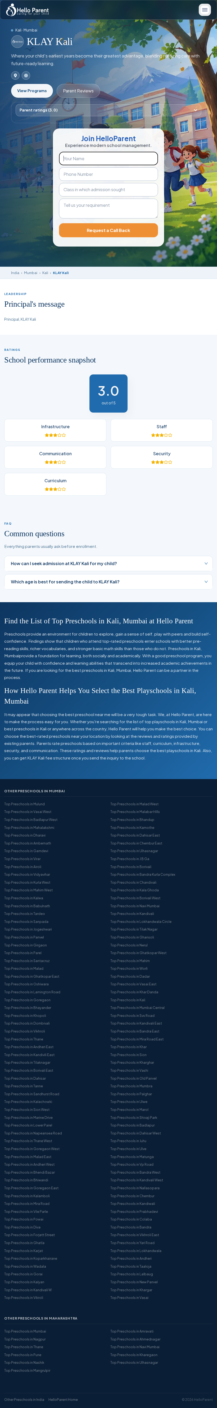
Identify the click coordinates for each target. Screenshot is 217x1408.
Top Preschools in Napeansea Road (33, 1133)
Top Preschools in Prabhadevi (134, 1211)
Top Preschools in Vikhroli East (134, 1235)
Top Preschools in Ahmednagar (135, 1339)
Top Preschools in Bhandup (132, 819)
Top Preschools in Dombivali (27, 1023)
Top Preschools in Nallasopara (135, 1188)
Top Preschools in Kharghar (132, 1062)
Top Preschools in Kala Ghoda (134, 890)
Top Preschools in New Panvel (134, 1282)
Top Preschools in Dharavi (25, 835)
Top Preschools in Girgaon (25, 945)
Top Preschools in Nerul (129, 945)
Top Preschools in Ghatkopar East (31, 976)
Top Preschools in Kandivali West (136, 1180)
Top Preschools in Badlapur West (30, 819)
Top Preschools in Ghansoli (132, 937)
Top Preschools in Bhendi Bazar (29, 1172)
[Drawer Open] (205, 10)
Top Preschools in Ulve (128, 1149)
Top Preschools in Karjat (23, 1251)
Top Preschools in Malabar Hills (135, 812)
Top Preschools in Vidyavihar (27, 874)
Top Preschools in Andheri (131, 1258)
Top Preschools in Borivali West (135, 898)
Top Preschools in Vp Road (131, 1164)
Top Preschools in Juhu (128, 1141)
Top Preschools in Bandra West (135, 1172)
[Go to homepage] (27, 9)
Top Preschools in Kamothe (132, 827)
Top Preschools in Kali (127, 1000)
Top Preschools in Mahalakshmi (29, 827)
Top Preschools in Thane (23, 1039)
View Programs (32, 90)
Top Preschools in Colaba (131, 1219)
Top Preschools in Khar (128, 1047)
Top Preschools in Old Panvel (133, 1078)
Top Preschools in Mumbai (25, 1331)
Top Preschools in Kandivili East (29, 1055)
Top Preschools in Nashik (24, 1362)
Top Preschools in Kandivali (132, 913)
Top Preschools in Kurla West (27, 882)
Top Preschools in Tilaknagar (27, 1062)
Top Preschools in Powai (23, 1219)
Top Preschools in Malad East (27, 1157)
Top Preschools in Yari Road (132, 1243)
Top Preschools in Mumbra (131, 1086)
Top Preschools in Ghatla (24, 1243)
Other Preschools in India (24, 1399)
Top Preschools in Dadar (130, 976)
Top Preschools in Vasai (129, 1297)
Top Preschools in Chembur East (136, 843)
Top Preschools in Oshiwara (26, 984)
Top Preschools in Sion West (26, 1109)
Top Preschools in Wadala (25, 1266)
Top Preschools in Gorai (23, 1274)
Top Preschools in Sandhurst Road (31, 1094)
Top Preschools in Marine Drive (28, 1117)
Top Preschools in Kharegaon (133, 1355)
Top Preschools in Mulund (24, 804)
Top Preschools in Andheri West (29, 1164)
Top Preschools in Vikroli (23, 1297)
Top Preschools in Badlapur (132, 1125)
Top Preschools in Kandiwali (132, 1203)
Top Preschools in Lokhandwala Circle (140, 921)
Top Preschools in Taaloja (130, 1266)
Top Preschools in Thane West (28, 1141)
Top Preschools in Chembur (132, 1196)
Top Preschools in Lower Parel (28, 1125)
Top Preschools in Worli (129, 968)
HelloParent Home (63, 1399)
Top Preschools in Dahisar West (135, 1133)
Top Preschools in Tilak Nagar (133, 929)
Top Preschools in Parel (23, 953)
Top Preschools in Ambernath (27, 843)
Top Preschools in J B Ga (129, 859)
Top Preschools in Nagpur (25, 1339)
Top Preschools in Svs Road (132, 1015)
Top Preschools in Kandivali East (136, 1023)
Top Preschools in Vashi (129, 1070)
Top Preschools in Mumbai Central (137, 1007)
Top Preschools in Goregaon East (31, 1188)
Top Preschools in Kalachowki (28, 1101)
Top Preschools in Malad (23, 968)
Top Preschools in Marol (129, 1109)
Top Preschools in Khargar (131, 1290)
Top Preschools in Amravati (131, 1331)
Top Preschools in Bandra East (134, 1031)
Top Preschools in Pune (22, 1355)
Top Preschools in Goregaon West (32, 1149)
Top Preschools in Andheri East (28, 1047)
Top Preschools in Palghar (131, 1094)
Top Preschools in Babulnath (27, 906)
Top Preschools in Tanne (23, 1086)
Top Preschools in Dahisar (25, 1078)
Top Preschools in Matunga (132, 1157)
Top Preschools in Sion (128, 1055)
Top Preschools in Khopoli (25, 1015)
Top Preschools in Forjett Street (29, 1235)
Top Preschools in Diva (22, 1227)
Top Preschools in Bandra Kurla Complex (142, 874)
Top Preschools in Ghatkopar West (138, 953)
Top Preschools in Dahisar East (135, 835)
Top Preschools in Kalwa (23, 898)
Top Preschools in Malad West (134, 804)
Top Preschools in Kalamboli (27, 1196)
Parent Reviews (78, 90)
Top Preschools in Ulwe (128, 1101)
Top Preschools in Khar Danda (134, 992)
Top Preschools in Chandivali (133, 882)
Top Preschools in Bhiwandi (26, 1180)
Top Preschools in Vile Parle (26, 1211)
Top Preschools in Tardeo (24, 913)
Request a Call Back (108, 230)
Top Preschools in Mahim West (28, 890)
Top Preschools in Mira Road (26, 1203)
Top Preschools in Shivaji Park (133, 1117)
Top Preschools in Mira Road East (137, 1039)
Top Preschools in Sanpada (26, 921)
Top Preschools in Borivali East (28, 1070)
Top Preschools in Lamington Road (32, 992)
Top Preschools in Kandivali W (28, 1290)
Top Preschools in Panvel (24, 937)
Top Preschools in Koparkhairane (30, 1258)
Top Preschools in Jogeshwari (28, 929)
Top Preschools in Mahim (130, 961)
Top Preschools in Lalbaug (131, 1274)
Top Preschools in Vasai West (27, 812)
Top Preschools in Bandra (130, 1227)
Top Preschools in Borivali (130, 867)
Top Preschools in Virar (22, 859)
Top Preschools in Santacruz (27, 961)
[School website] (26, 75)
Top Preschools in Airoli (22, 867)
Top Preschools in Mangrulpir (27, 1370)
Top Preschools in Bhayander (27, 1007)
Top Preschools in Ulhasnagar (134, 851)
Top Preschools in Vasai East (133, 984)
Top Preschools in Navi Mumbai (135, 906)
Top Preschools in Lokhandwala (135, 1251)
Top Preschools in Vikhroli (24, 1031)
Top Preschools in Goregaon (27, 1000)
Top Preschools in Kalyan (24, 1282)
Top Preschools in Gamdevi (26, 851)
